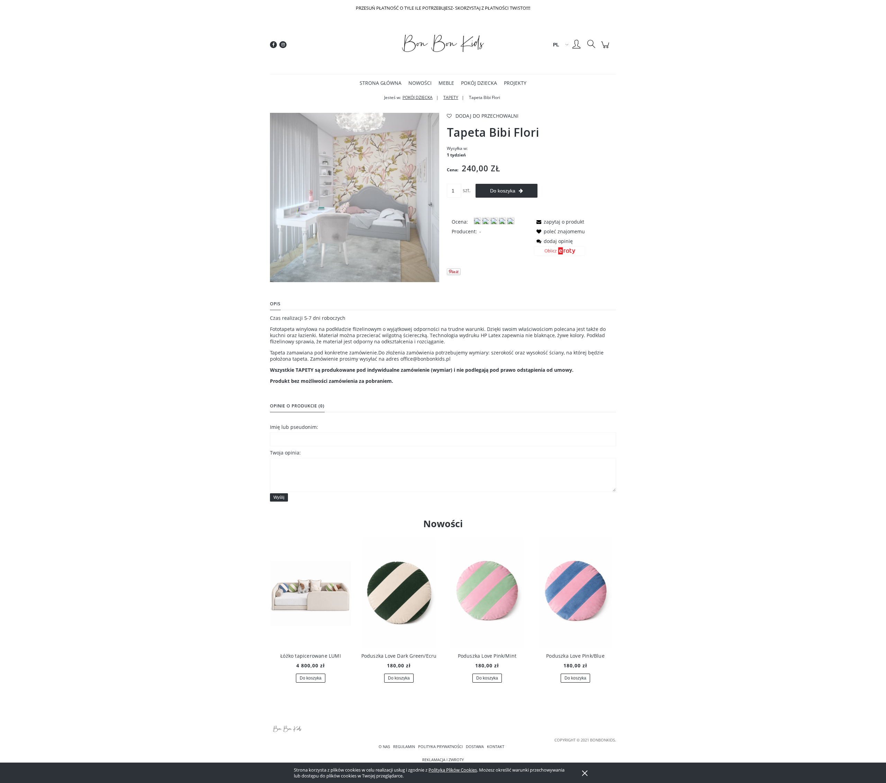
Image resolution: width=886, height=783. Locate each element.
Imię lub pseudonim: (294, 427)
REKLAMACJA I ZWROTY (443, 759)
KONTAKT (495, 746)
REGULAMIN (404, 746)
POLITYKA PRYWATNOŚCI (440, 746)
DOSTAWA (475, 746)
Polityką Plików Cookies (452, 770)
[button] (559, 221)
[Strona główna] (443, 45)
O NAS (384, 746)
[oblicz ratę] (559, 253)
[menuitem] (380, 82)
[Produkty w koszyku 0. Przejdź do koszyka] (606, 48)
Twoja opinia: (285, 452)
